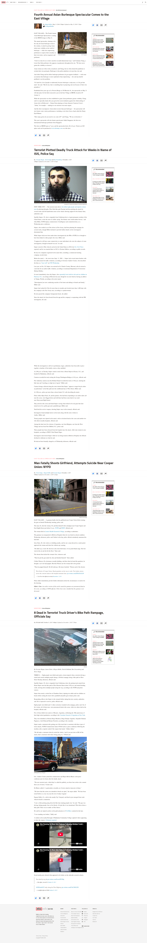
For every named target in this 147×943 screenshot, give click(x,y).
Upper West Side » (97, 657)
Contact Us (95, 915)
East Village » (96, 61)
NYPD (57, 528)
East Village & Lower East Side (44, 10)
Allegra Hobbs (48, 24)
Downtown (37, 145)
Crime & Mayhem (46, 145)
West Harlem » (96, 46)
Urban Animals (63, 929)
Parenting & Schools (64, 921)
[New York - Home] (5, 2)
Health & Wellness (64, 919)
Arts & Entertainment (61, 10)
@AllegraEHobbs (49, 26)
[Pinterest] (82, 915)
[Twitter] (82, 911)
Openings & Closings (75, 921)
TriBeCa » (95, 38)
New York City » (96, 195)
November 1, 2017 (57, 576)
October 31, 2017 (52, 882)
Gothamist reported (51, 820)
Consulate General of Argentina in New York (72, 715)
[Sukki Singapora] (72, 41)
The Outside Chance (75, 913)
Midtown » (95, 649)
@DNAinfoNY (40, 887)
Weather (62, 931)
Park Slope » (96, 54)
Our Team (95, 917)
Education (62, 915)
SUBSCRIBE (86, 926)
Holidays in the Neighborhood (77, 927)
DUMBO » (95, 172)
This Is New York (74, 925)
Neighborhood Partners (97, 911)
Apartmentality (74, 917)
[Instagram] (82, 919)
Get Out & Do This (75, 919)
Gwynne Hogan (40, 159)
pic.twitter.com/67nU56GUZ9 (70, 887)
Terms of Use (38, 936)
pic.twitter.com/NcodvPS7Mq (56, 879)
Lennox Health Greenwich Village (54, 531)
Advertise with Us (96, 913)
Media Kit (95, 921)
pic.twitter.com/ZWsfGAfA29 (75, 573)
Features (38, 2)
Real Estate (62, 925)
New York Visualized (75, 915)
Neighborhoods (22, 2)
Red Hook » (95, 187)
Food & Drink (63, 917)
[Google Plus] (82, 917)
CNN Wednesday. (54, 263)
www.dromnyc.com (57, 128)
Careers (94, 919)
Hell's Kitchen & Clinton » (99, 179)
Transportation (63, 927)
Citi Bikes (68, 811)
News (31, 2)
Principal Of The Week (76, 923)
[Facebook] (82, 913)
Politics (61, 923)
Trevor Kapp (48, 159)
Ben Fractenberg (57, 159)
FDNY (63, 528)
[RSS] (82, 921)
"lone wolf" (44, 263)
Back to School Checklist (76, 911)
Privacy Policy (45, 936)
